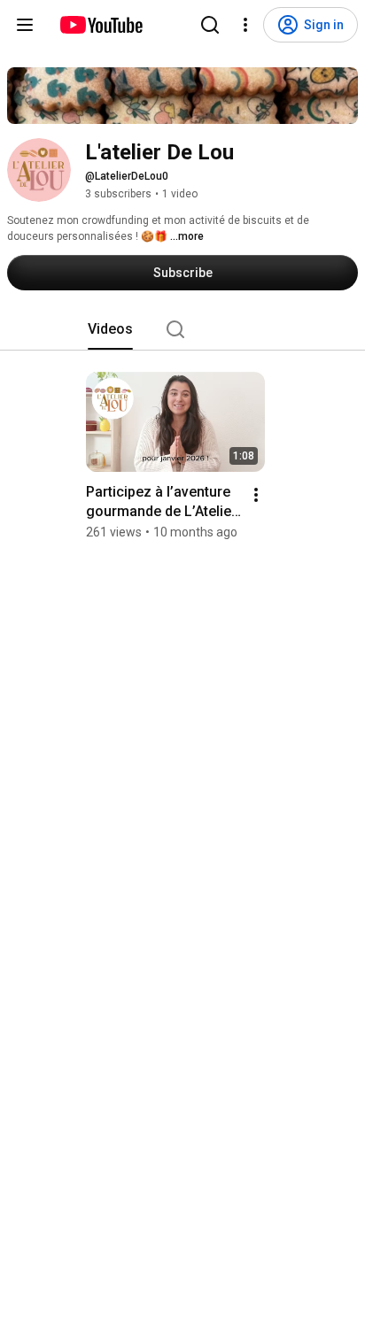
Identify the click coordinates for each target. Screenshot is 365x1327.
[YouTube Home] (100, 25)
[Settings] (245, 24)
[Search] (210, 24)
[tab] (110, 329)
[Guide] (24, 24)
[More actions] (256, 495)
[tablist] (182, 329)
